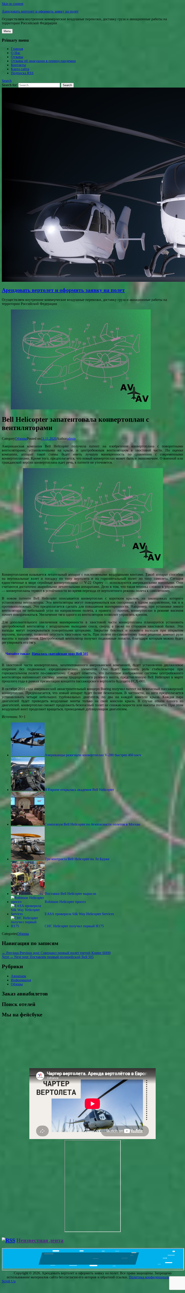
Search (7, 81)
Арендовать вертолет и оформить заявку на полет (40, 11)
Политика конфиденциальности (153, 1277)
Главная (17, 49)
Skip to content (12, 4)
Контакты (18, 65)
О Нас (15, 53)
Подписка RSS (22, 73)
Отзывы (17, 57)
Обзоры (21, 438)
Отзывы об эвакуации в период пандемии (43, 61)
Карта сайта (20, 69)
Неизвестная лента (39, 1240)
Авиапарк (18, 976)
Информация (21, 980)
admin (71, 438)
